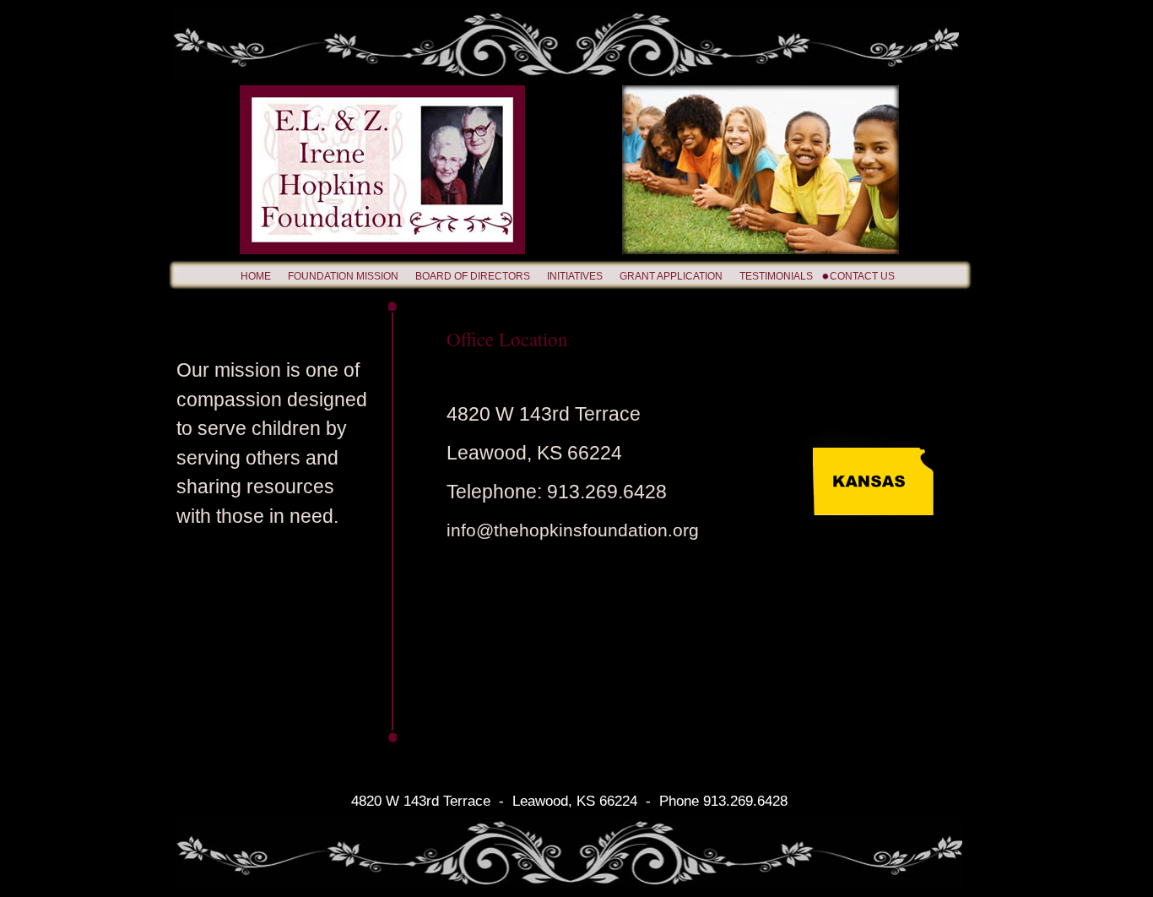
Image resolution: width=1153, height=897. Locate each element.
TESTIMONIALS (776, 276)
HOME (256, 276)
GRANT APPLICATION (671, 276)
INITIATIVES (575, 276)
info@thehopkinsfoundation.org (573, 530)
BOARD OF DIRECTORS (472, 276)
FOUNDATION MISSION (343, 276)
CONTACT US (862, 276)
